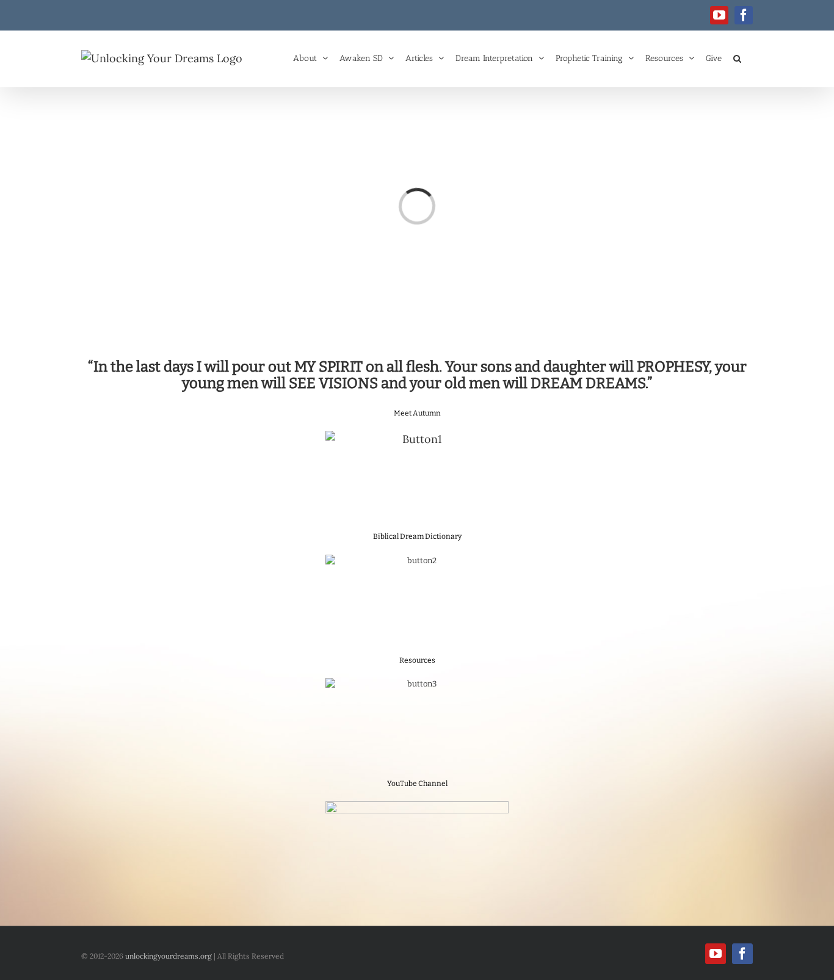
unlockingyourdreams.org (168, 955)
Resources (417, 660)
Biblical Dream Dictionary (417, 536)
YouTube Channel (417, 783)
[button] (737, 57)
